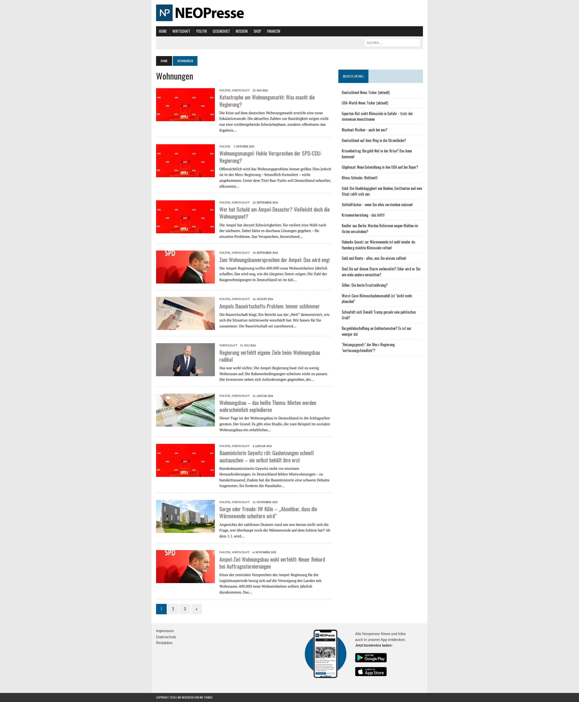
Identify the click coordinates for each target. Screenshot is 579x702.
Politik (201, 31)
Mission (242, 31)
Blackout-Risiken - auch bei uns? (364, 129)
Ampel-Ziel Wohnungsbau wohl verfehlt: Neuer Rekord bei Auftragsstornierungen (272, 562)
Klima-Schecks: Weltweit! (359, 177)
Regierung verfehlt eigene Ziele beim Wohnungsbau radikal (269, 355)
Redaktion (164, 643)
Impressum (165, 631)
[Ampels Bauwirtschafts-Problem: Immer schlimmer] (185, 326)
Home (163, 31)
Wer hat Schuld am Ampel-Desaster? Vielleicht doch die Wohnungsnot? (274, 212)
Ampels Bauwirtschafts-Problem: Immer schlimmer (269, 306)
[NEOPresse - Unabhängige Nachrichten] (289, 13)
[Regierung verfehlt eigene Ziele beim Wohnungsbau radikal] (185, 373)
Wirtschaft (181, 31)
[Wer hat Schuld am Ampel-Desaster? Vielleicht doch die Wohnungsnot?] (185, 230)
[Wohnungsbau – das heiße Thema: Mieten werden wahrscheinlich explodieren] (185, 423)
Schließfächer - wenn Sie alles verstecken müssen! (377, 204)
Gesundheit (221, 31)
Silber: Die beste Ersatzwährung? (365, 285)
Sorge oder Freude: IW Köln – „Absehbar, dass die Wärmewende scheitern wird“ (268, 512)
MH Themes (206, 697)
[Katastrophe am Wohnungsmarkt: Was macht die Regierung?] (185, 118)
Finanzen (273, 31)
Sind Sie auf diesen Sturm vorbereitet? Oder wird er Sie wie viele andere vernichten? (381, 271)
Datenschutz (166, 637)
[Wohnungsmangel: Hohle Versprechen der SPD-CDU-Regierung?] (185, 174)
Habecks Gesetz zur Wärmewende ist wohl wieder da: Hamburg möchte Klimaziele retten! (378, 245)
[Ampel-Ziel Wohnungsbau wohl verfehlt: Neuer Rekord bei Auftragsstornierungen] (185, 580)
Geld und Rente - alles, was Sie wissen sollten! (374, 258)
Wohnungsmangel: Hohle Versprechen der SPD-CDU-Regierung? (270, 156)
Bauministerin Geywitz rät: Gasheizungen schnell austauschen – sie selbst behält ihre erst (266, 456)
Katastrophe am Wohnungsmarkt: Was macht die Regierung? (267, 100)
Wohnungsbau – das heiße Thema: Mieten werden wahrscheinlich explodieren (267, 406)
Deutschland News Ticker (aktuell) (365, 92)
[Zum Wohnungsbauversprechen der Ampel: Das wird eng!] (185, 280)
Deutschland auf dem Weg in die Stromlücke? (374, 140)
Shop (257, 31)
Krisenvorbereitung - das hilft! (363, 215)
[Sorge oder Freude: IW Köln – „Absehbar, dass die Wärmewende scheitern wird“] (185, 529)
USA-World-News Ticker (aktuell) (365, 103)
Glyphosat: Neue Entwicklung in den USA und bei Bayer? (380, 167)
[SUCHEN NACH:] (392, 42)
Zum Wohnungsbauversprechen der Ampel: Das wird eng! (274, 259)
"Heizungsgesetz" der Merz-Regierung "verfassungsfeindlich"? (368, 347)
